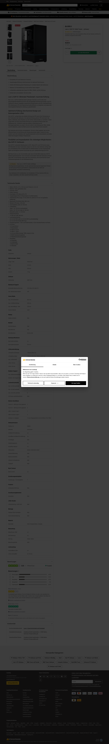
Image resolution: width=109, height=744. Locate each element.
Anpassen (53, 383)
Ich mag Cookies (76, 383)
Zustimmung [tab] (32, 364)
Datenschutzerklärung (33, 377)
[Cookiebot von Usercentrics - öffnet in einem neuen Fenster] (79, 360)
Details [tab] (54, 364)
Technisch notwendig (33, 383)
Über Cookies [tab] (76, 364)
